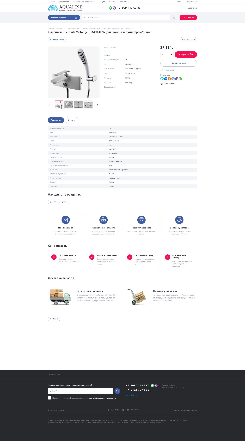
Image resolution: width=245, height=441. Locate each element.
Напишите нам (54, 374)
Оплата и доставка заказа (84, 2)
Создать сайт (178, 410)
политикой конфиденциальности (102, 398)
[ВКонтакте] (165, 78)
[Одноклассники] (169, 78)
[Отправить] (117, 391)
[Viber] (176, 78)
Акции (102, 2)
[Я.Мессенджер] (162, 78)
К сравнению (169, 70)
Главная (51, 2)
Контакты (124, 2)
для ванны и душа (73, 28)
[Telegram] (173, 78)
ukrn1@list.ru (131, 395)
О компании (64, 2)
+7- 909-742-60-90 (128, 8)
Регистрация (191, 2)
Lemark (107, 55)
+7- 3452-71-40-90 (137, 390)
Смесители (60, 28)
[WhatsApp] (180, 78)
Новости (112, 2)
